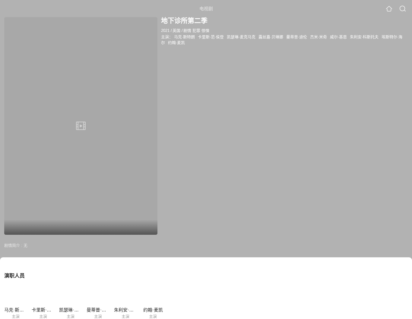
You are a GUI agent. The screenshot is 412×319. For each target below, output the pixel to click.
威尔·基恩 (338, 37)
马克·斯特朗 (184, 37)
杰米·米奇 (318, 37)
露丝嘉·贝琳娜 (270, 37)
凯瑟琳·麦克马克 (241, 37)
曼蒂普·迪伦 (296, 37)
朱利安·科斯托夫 (364, 37)
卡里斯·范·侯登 (211, 37)
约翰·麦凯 (176, 42)
